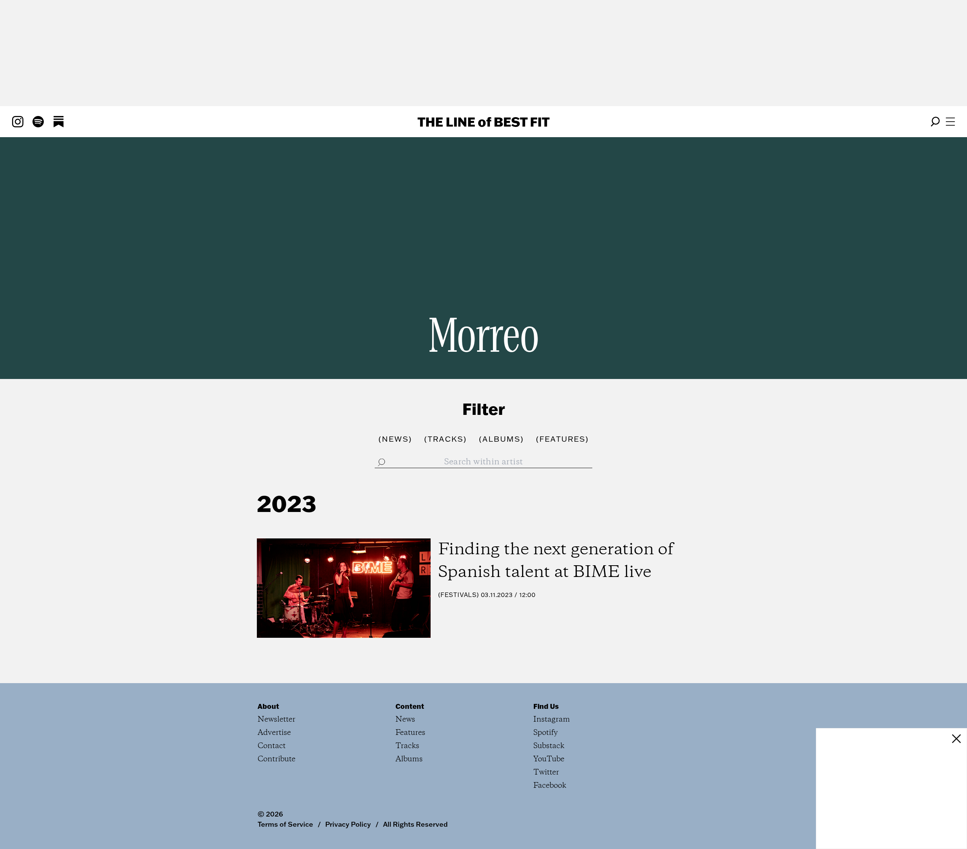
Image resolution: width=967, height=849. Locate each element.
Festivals (458, 594)
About (268, 706)
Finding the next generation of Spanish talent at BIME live (556, 561)
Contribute (276, 759)
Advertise (274, 733)
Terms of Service (285, 824)
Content (409, 706)
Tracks (407, 746)
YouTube (548, 759)
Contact (272, 746)
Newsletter (276, 719)
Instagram (551, 719)
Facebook (549, 786)
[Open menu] (950, 122)
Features (410, 733)
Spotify (545, 733)
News (405, 719)
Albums (409, 759)
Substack (548, 746)
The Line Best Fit (483, 121)
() (395, 439)
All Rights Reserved (415, 824)
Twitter (546, 772)
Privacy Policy (348, 824)
